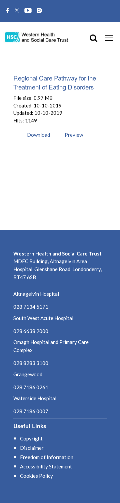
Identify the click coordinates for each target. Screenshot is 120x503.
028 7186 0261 (30, 387)
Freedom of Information (46, 457)
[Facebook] (7, 11)
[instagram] (39, 11)
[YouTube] (28, 11)
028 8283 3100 (30, 363)
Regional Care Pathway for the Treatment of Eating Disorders (54, 82)
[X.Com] (17, 11)
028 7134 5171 (30, 307)
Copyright (31, 438)
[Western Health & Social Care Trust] (36, 37)
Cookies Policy (36, 476)
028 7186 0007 (30, 411)
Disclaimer (32, 448)
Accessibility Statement (46, 466)
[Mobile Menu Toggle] (109, 37)
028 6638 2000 (30, 331)
